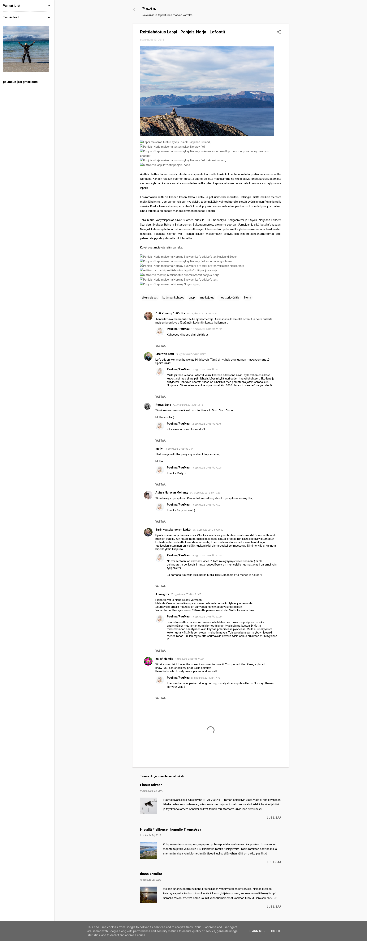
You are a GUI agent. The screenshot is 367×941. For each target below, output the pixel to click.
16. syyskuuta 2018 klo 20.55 (206, 555)
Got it (276, 931)
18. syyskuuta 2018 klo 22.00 (206, 616)
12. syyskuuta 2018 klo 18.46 (206, 423)
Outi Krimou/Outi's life (170, 313)
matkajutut (207, 297)
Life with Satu (164, 354)
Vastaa (160, 345)
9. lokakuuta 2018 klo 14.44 (205, 677)
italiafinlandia (164, 658)
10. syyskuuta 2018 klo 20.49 (202, 313)
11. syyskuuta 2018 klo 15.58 (206, 329)
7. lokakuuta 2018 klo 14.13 (189, 658)
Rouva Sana (163, 404)
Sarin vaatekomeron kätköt (173, 529)
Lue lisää (274, 817)
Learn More (258, 931)
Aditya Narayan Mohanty (171, 492)
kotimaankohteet (173, 297)
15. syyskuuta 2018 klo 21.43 (208, 529)
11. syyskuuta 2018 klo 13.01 (190, 354)
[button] (279, 32)
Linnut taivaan (151, 785)
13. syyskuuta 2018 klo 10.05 (206, 467)
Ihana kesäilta (151, 874)
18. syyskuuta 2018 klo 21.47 (186, 594)
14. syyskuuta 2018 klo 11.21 (206, 504)
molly (159, 448)
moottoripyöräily (229, 297)
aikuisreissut (150, 297)
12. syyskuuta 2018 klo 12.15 (188, 404)
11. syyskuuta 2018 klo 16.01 (206, 369)
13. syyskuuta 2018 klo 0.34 (178, 448)
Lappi (192, 297)
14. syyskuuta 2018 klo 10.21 (205, 492)
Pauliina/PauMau (178, 329)
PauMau (149, 9)
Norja (247, 297)
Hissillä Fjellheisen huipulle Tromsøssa (170, 829)
